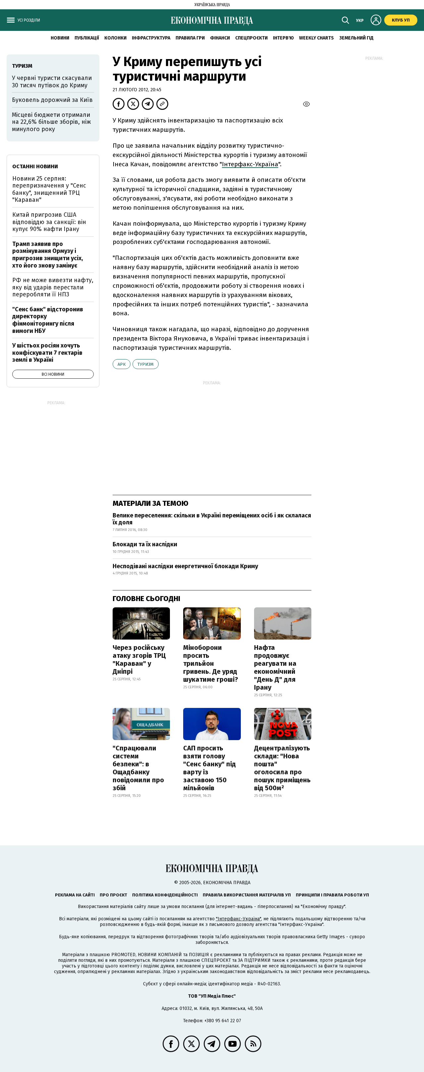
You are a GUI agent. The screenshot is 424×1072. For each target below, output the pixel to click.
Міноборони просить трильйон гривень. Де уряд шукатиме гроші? (210, 663)
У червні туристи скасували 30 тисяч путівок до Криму (52, 81)
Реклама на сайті (75, 894)
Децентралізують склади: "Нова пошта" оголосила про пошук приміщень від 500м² (282, 768)
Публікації (87, 38)
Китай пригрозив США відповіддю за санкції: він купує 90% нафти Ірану (49, 222)
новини (60, 38)
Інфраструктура (151, 38)
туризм (145, 364)
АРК (122, 364)
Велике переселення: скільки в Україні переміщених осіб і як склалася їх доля (212, 519)
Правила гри (190, 38)
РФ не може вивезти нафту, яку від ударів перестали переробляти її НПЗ (52, 287)
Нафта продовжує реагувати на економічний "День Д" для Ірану (275, 667)
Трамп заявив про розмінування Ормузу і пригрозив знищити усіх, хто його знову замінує (47, 254)
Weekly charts (316, 38)
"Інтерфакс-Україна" (238, 919)
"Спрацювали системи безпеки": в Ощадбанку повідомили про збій (138, 768)
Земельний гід (356, 38)
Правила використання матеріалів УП (247, 894)
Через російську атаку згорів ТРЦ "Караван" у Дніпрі (139, 659)
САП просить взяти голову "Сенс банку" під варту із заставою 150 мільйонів (209, 768)
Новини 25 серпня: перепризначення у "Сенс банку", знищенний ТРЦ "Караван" (49, 189)
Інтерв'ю (283, 38)
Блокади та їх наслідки (145, 544)
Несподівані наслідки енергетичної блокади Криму (185, 566)
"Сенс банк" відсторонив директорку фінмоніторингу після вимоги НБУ (47, 320)
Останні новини (35, 166)
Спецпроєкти (251, 38)
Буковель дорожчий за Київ (52, 100)
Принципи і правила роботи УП (332, 894)
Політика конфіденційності (165, 894)
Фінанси (220, 38)
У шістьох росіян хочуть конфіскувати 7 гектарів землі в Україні (47, 352)
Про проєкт (113, 894)
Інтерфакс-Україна (250, 164)
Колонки (115, 38)
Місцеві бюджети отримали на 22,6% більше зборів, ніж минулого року (51, 122)
